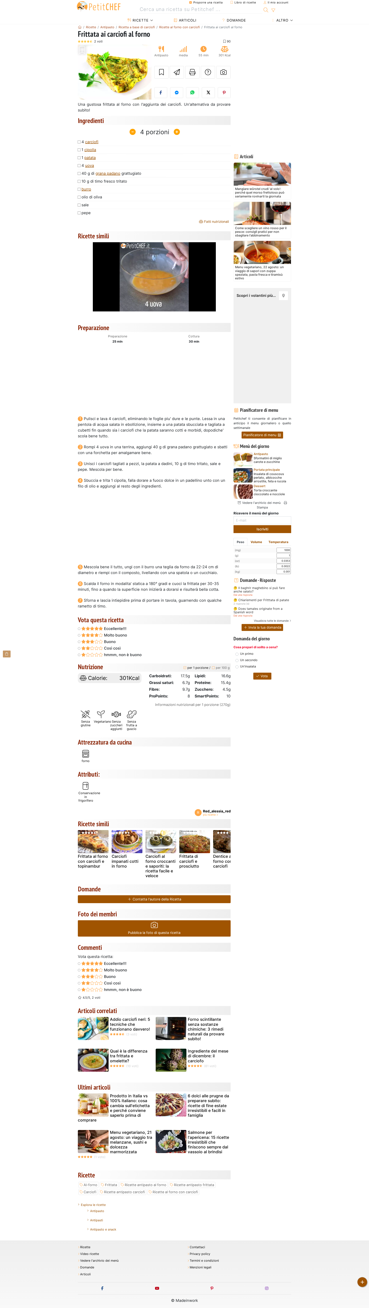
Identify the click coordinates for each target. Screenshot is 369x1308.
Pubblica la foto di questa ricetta (154, 933)
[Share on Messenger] (176, 92)
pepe (86, 213)
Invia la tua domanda (264, 627)
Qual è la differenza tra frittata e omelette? (128, 1056)
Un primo (246, 654)
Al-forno (90, 1185)
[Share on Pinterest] (224, 92)
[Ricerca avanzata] (273, 10)
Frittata (111, 1185)
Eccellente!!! (114, 628)
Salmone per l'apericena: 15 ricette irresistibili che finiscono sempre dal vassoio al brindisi (208, 1142)
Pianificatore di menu (260, 435)
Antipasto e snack (103, 1229)
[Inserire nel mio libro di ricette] (161, 72)
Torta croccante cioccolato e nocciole (269, 492)
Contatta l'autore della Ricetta (156, 899)
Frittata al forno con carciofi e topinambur (93, 861)
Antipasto (97, 1211)
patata (90, 157)
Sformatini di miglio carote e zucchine (268, 460)
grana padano (108, 173)
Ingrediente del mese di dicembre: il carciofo (208, 1056)
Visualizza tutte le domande (271, 620)
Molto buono (115, 635)
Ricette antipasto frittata (194, 1185)
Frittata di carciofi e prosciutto (189, 861)
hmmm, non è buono (122, 654)
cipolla (90, 149)
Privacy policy (200, 1254)
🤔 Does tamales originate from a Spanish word (258, 610)
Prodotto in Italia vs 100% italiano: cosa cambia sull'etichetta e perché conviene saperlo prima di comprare (114, 1107)
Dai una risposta (243, 594)
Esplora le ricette (93, 1205)
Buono (109, 641)
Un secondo (249, 660)
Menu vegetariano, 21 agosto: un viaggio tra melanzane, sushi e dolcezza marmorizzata (131, 1142)
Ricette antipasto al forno (145, 1185)
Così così (112, 648)
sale (85, 205)
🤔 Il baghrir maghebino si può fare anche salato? (259, 589)
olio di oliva (91, 197)
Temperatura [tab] (278, 542)
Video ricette (89, 1254)
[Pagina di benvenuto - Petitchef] (80, 27)
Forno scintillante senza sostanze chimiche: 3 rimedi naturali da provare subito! (206, 1029)
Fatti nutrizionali (216, 222)
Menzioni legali (200, 1267)
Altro (281, 20)
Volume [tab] (256, 542)
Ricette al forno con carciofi (175, 1192)
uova (89, 165)
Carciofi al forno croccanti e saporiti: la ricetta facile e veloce (160, 866)
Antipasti (96, 1220)
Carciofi (90, 1192)
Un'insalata (248, 666)
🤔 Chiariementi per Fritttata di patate (261, 600)
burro (86, 189)
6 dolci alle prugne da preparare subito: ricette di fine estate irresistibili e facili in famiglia (208, 1105)
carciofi (91, 142)
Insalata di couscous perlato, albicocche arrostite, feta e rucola (270, 477)
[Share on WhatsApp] (192, 92)
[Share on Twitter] (208, 92)
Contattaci (197, 1247)
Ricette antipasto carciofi (124, 1192)
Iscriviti (262, 529)
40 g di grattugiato (111, 173)
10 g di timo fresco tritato (104, 181)
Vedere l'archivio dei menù (261, 503)
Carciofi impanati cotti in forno (125, 861)
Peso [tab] (240, 542)
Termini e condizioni (204, 1260)
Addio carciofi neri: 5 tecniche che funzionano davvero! (130, 1024)
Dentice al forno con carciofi (222, 861)
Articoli (187, 20)
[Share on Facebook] (160, 92)
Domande (236, 20)
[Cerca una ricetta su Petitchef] (266, 9)
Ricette (140, 20)
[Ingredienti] (7, 654)
